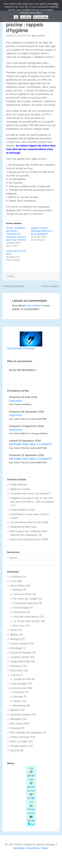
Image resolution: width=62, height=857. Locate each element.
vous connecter (35, 305)
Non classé (16, 723)
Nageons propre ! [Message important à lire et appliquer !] (42, 231)
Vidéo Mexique (18, 484)
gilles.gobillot (38, 35)
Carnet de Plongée (20, 652)
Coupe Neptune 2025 (22, 509)
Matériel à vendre (20, 488)
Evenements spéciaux (25, 603)
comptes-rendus (19, 656)
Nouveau (15, 727)
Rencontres (19, 705)
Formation (16, 665)
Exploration (15, 400)
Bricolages (16, 647)
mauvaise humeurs (20, 714)
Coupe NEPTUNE (20, 661)
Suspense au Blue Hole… (24, 526)
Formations (19, 612)
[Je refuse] (58, 11)
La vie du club (18, 687)
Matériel (14, 709)
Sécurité (15, 750)
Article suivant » (50, 286)
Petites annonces (20, 736)
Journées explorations (26, 616)
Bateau (14, 634)
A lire (13, 581)
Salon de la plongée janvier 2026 (29, 539)
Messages (16, 718)
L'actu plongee (18, 683)
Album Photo (17, 585)
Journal (14, 674)
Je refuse (25, 17)
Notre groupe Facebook (21, 348)
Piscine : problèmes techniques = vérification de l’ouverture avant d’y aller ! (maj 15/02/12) (16, 234)
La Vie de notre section (26, 621)
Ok (16, 17)
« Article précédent (13, 286)
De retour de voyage (25, 598)
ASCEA (14, 630)
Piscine (10, 276)
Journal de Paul (22, 678)
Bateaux (17, 589)
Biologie (14, 639)
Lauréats (18, 696)
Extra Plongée (21, 607)
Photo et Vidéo (18, 741)
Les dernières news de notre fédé (29, 522)
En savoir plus (40, 17)
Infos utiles (16, 670)
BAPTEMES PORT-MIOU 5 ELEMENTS (30, 444)
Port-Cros (19, 625)
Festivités (18, 692)
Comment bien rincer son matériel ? (30, 493)
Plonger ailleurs (19, 745)
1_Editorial (16, 576)
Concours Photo (22, 594)
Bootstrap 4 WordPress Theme (31, 848)
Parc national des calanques (26, 732)
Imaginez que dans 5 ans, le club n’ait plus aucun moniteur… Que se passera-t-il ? (32, 501)
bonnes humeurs (19, 643)
